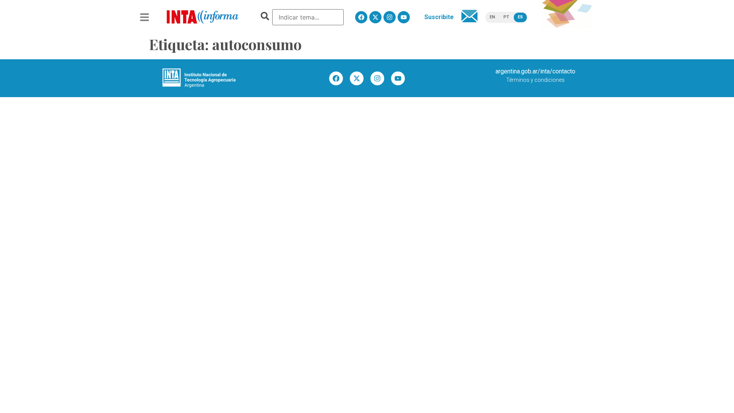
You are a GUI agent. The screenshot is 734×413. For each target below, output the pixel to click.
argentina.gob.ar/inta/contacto (535, 71)
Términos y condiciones (535, 80)
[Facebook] (361, 17)
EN (492, 17)
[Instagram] (389, 17)
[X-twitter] (375, 17)
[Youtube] (404, 17)
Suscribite (439, 17)
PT (506, 17)
